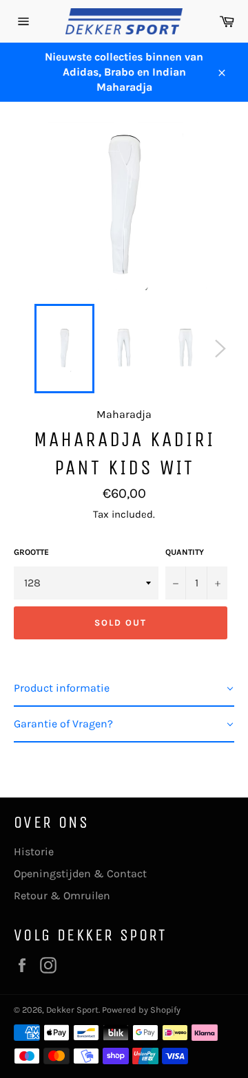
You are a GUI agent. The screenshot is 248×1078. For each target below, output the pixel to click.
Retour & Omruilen (62, 895)
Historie (34, 851)
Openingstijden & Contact (80, 873)
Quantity (184, 552)
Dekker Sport (72, 1009)
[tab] (124, 689)
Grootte (31, 552)
